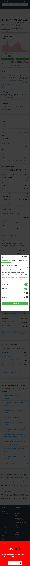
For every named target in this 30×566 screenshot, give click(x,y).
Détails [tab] (13, 260)
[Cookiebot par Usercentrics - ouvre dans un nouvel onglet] (22, 257)
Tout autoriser (15, 303)
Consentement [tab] (6, 260)
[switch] (26, 289)
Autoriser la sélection (15, 308)
